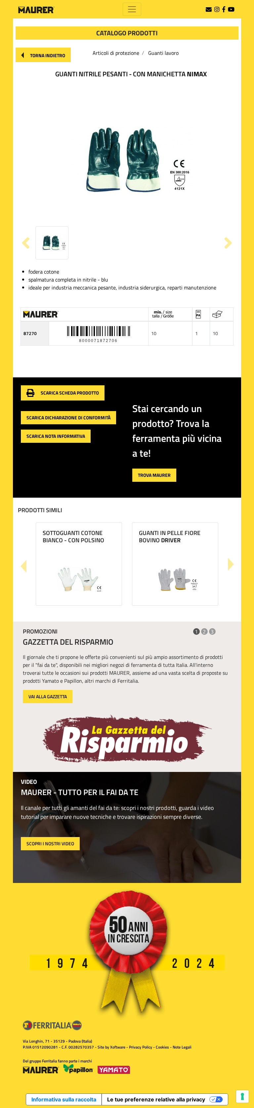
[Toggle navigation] (132, 9)
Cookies (162, 1047)
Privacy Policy (140, 1047)
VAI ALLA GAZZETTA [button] (47, 696)
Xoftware (117, 1047)
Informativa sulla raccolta (63, 1099)
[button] (43, 55)
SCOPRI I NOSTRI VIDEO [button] (50, 843)
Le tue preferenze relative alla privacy (156, 1099)
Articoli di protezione (116, 53)
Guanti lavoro (163, 53)
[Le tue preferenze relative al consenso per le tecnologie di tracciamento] (242, 1096)
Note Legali (182, 1047)
